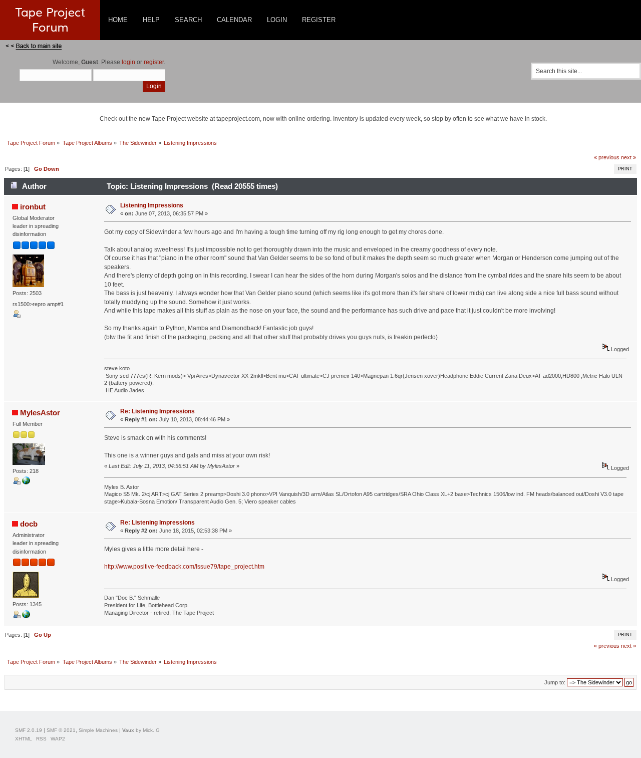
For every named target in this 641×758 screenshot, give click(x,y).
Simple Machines (98, 730)
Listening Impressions (151, 205)
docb (29, 524)
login (128, 62)
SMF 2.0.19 (28, 730)
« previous (606, 157)
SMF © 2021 (61, 730)
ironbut (33, 206)
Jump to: (554, 682)
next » (628, 157)
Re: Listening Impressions (157, 411)
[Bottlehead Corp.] (26, 616)
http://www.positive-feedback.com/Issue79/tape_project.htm (184, 566)
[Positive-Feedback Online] (26, 482)
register (154, 62)
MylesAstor (40, 412)
